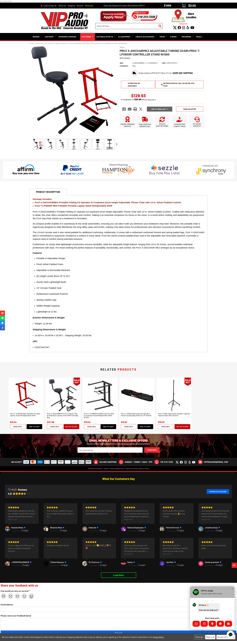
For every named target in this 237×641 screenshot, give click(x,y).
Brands (36, 37)
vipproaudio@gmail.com (216, 462)
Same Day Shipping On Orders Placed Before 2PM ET (124, 5)
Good (24, 596)
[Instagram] (204, 624)
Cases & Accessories (145, 37)
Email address (7, 604)
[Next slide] (116, 144)
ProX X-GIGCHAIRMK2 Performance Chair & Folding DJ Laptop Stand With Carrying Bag (62, 415)
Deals (199, 37)
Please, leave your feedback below (16, 616)
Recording (186, 37)
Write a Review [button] (125, 58)
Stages (173, 37)
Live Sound (86, 37)
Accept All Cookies (225, 637)
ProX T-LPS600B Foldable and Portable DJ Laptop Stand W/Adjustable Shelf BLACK (99, 415)
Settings (199, 637)
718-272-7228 (166, 462)
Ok (17, 596)
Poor (10, 596)
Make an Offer (189, 109)
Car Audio (49, 37)
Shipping (71, 5)
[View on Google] (7, 528)
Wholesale (89, 5)
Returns (80, 5)
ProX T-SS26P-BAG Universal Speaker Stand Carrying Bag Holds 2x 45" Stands (136, 415)
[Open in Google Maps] (212, 624)
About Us (62, 5)
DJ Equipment (124, 37)
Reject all (210, 637)
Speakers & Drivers (67, 37)
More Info (17, 427)
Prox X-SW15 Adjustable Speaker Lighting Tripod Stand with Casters (174, 415)
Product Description (48, 192)
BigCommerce (120, 468)
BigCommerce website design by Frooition (137, 468)
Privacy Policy (158, 637)
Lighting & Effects (104, 37)
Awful (4, 596)
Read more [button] (12, 519)
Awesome (31, 596)
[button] (138, 99)
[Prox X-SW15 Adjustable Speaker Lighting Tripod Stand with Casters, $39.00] (174, 395)
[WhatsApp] (196, 624)
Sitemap (106, 468)
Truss (162, 37)
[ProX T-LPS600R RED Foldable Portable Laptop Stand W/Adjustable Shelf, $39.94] (26, 395)
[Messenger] (220, 624)
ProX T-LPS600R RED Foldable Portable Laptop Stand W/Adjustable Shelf (25, 415)
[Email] (228, 624)
